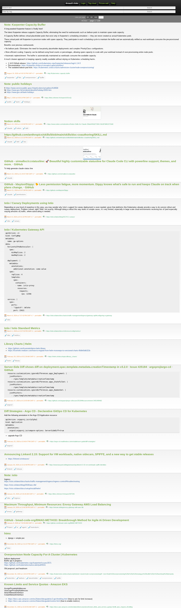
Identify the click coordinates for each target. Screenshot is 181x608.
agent (24, 527)
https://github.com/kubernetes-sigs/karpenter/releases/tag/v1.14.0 (54, 63)
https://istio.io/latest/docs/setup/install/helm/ (22, 488)
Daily (113, 3)
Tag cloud (92, 3)
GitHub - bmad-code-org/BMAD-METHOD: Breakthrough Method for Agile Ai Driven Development (66, 520)
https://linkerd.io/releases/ (18, 459)
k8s (20, 78)
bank (18, 102)
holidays (27, 102)
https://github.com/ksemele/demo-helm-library (27, 348)
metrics (17, 335)
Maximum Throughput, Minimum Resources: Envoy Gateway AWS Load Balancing (57, 504)
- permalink (25, 73)
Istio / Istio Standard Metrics (22, 328)
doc (24, 142)
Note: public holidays (18, 83)
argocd (9, 405)
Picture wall (103, 3)
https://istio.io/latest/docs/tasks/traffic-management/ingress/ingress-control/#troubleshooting (42, 481)
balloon (22, 578)
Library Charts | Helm (18, 343)
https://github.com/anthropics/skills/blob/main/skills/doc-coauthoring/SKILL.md (55, 134)
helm (9, 361)
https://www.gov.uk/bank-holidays (20, 92)
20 (88, 17)
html (8, 548)
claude (9, 128)
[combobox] (44, 11)
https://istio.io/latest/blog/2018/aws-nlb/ (20, 485)
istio (8, 221)
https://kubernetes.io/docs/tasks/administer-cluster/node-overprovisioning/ (64, 67)
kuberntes (11, 578)
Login (83, 3)
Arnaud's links (72, 3)
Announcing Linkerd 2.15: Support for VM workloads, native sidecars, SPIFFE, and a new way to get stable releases (79, 454)
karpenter (10, 78)
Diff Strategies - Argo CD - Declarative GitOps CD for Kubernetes (45, 411)
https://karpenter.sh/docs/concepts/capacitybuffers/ (42, 65)
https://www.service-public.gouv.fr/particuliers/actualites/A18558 (32, 88)
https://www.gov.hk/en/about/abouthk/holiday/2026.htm (29, 90)
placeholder (33, 578)
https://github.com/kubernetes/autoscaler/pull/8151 (25, 565)
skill (26, 128)
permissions (21, 195)
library (17, 361)
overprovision (30, 78)
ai (17, 527)
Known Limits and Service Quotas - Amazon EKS (36, 584)
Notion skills (12, 121)
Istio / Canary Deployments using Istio (28, 203)
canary (17, 221)
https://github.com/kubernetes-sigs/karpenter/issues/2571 (27, 563)
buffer (42, 78)
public (9, 102)
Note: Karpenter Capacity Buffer (25, 24)
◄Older (84, 21)
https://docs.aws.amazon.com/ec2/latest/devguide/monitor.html (34, 601)
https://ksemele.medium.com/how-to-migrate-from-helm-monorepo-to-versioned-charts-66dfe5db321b (49, 350)
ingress (17, 498)
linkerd (9, 469)
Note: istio (10, 475)
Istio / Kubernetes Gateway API (24, 229)
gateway (19, 512)
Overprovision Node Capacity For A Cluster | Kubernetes (40, 554)
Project (9, 527)
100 (95, 17)
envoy (9, 512)
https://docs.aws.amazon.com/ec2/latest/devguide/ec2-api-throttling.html (38, 599)
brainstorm (35, 527)
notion (18, 128)
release (19, 469)
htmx (7, 533)
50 (91, 17)
